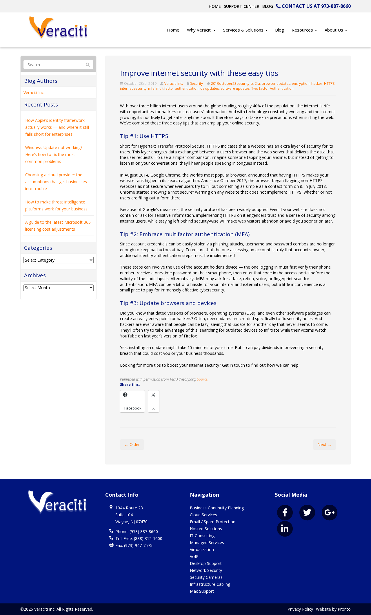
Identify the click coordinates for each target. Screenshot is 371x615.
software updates (235, 88)
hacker (316, 83)
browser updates (276, 83)
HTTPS (329, 83)
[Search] (87, 64)
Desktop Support (206, 563)
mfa (151, 88)
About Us (334, 30)
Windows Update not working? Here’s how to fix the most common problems (53, 154)
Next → (324, 444)
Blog (267, 6)
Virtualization (202, 549)
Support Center (241, 6)
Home (215, 6)
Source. (202, 379)
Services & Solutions (244, 30)
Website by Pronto (333, 609)
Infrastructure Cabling (210, 584)
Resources (303, 30)
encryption (301, 83)
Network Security (206, 570)
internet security (133, 88)
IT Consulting (202, 535)
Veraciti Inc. (173, 83)
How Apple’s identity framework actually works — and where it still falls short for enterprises (57, 127)
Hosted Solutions (206, 528)
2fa (257, 83)
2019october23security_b (232, 83)
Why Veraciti (200, 30)
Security (196, 83)
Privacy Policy (300, 609)
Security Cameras (206, 577)
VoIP (194, 556)
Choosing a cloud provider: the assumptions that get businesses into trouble (56, 181)
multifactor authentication (177, 88)
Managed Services (207, 542)
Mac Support (202, 591)
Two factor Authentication (272, 88)
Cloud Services (203, 514)
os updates (209, 88)
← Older (132, 444)
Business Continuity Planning (217, 508)
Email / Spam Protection (212, 521)
